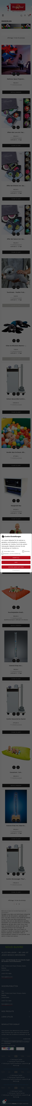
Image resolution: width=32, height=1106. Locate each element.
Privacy (14, 570)
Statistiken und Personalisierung (12, 553)
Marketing (26, 551)
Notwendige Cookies (9, 551)
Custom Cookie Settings (16, 567)
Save (16, 562)
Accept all (16, 557)
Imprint (18, 570)
